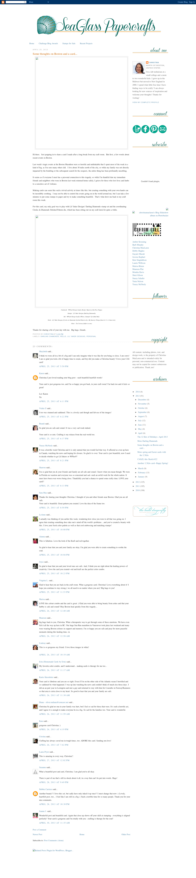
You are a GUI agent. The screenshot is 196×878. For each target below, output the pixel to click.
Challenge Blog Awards (48, 43)
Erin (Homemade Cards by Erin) (52, 661)
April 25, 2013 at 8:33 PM (53, 485)
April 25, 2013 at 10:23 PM (54, 573)
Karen (41, 373)
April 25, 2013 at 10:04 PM (54, 554)
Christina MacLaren (140, 247)
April (140, 433)
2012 (138, 482)
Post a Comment (39, 829)
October (141, 408)
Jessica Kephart (138, 257)
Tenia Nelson (137, 281)
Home (31, 43)
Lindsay (42, 643)
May (140, 429)
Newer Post (37, 834)
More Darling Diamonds (147, 441)
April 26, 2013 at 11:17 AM (54, 670)
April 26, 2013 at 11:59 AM (54, 714)
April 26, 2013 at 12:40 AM (54, 610)
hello (63, 336)
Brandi (42, 423)
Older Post (126, 834)
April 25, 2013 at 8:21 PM (53, 460)
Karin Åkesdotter (46, 677)
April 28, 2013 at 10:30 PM (54, 804)
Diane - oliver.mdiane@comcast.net (53, 702)
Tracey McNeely (46, 445)
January (141, 476)
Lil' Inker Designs (76, 336)
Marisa (42, 599)
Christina (154, 62)
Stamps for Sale (68, 43)
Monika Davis (138, 272)
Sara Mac (43, 492)
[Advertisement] (98, 869)
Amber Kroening (139, 241)
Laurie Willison (138, 263)
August (141, 416)
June (140, 424)
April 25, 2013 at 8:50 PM (53, 507)
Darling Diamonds (50, 336)
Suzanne (42, 767)
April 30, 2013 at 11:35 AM (54, 822)
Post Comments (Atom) (54, 840)
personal (91, 336)
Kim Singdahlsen (139, 260)
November (142, 403)
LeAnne (42, 514)
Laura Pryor (44, 751)
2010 (138, 490)
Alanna (42, 536)
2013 (138, 395)
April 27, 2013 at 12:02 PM (54, 760)
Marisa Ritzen (138, 266)
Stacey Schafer (138, 278)
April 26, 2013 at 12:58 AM (54, 636)
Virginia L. (43, 580)
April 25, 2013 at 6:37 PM (53, 438)
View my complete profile (145, 102)
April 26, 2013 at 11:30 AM (54, 695)
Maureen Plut (137, 269)
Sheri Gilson (137, 275)
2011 (138, 486)
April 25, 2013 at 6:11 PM (53, 401)
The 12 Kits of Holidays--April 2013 (152, 436)
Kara (41, 721)
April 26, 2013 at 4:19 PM (53, 729)
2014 (138, 391)
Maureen (42, 617)
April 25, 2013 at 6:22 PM (53, 416)
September (142, 412)
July (140, 420)
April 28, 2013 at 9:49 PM (53, 782)
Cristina (42, 736)
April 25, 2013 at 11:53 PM (54, 592)
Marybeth (43, 351)
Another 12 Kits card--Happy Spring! (152, 463)
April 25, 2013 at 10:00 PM (54, 529)
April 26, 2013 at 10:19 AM (54, 654)
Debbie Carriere (45, 789)
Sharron (42, 467)
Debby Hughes (138, 250)
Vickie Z (42, 408)
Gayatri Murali (138, 254)
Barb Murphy (137, 244)
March (141, 468)
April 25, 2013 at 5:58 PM (53, 366)
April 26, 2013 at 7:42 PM (53, 744)
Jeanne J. (43, 811)
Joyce (41, 561)
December (142, 399)
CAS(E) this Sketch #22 (147, 459)
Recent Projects (86, 43)
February (142, 472)
